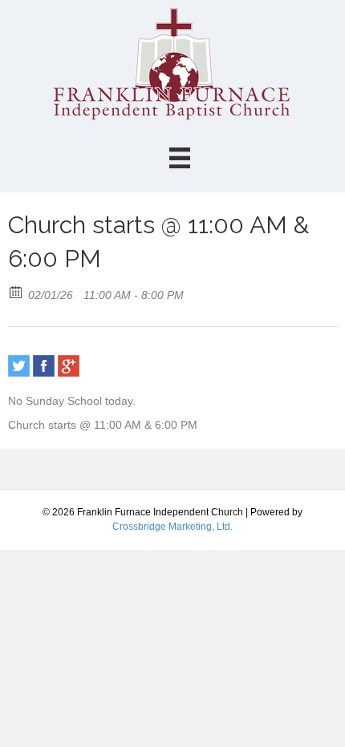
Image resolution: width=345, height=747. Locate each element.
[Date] (16, 291)
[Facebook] (44, 366)
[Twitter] (19, 366)
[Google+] (68, 366)
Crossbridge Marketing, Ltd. (172, 526)
